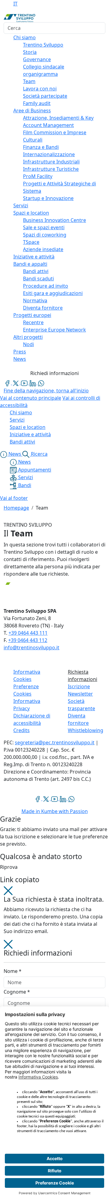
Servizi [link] (20, 205)
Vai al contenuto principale (30, 398)
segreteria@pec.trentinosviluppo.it (54, 742)
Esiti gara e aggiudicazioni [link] (53, 293)
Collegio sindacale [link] (43, 66)
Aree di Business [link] (32, 110)
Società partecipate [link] (45, 96)
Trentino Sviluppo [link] (43, 44)
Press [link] (19, 351)
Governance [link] (37, 59)
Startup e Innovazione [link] (48, 198)
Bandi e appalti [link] (30, 264)
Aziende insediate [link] (43, 249)
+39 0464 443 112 (27, 640)
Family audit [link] (37, 103)
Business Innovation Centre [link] (54, 220)
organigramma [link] (40, 74)
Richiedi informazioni (54, 373)
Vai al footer (14, 498)
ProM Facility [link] (37, 176)
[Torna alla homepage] (19, 17)
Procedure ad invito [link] (45, 285)
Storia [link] (30, 52)
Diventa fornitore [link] (43, 307)
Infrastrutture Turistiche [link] (51, 169)
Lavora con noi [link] (40, 88)
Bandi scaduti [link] (38, 278)
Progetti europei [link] (32, 315)
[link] (8, 382)
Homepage (16, 507)
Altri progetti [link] (28, 337)
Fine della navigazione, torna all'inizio (46, 390)
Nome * (12, 971)
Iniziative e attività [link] (33, 256)
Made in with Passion (54, 811)
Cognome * (17, 991)
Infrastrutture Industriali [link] (51, 161)
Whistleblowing (85, 730)
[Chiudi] (8, 890)
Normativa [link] (35, 300)
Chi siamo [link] (24, 37)
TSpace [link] (31, 242)
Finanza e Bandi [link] (41, 147)
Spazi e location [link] (31, 212)
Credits (21, 730)
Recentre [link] (33, 322)
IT (15, 3)
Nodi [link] (28, 344)
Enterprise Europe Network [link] (54, 329)
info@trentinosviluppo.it (31, 647)
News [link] (19, 359)
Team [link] (29, 81)
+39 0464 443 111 (28, 633)
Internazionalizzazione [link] (49, 154)
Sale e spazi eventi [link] (43, 227)
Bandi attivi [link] (35, 271)
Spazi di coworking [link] (44, 234)
